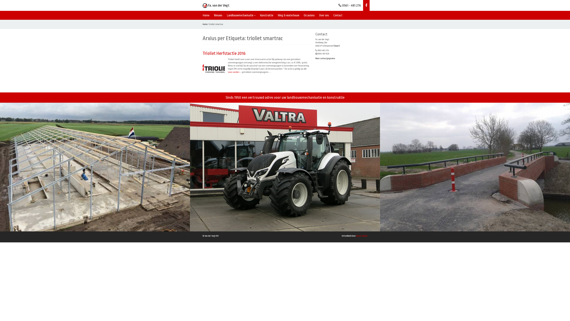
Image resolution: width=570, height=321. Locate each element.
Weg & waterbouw (288, 15)
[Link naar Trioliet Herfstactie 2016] (214, 69)
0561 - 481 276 (351, 5)
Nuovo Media (361, 236)
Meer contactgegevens (325, 58)
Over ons (324, 15)
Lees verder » (234, 72)
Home (206, 15)
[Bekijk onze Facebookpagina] (366, 5)
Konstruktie (266, 15)
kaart (337, 46)
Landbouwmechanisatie (240, 15)
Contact (337, 15)
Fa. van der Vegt (218, 5)
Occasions (309, 15)
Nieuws (218, 15)
